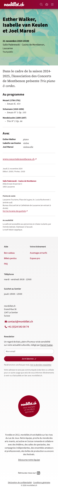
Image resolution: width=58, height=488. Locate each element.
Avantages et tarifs (38, 252)
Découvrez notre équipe (29, 459)
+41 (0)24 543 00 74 (18, 327)
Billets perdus (10, 258)
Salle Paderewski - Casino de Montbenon (19, 181)
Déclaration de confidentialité (20, 482)
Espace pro (35, 258)
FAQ (6, 263)
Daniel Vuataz (46, 345)
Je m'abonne (28, 358)
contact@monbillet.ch (20, 322)
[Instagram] (38, 472)
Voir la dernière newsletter (40, 365)
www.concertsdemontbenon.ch (19, 159)
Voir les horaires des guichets (14, 211)
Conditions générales (41, 482)
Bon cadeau (9, 252)
